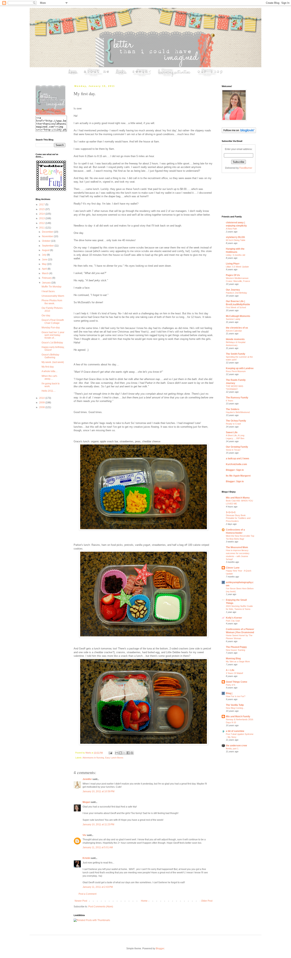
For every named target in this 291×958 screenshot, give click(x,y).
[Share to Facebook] (128, 753)
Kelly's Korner (234, 617)
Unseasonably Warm (53, 296)
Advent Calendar (234, 331)
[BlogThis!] (121, 753)
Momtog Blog (233, 658)
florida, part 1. (232, 748)
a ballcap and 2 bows (237, 458)
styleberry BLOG (235, 237)
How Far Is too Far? (235, 696)
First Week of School (236, 307)
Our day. (46, 315)
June (45, 259)
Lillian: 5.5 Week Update (237, 266)
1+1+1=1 (231, 512)
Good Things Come (236, 681)
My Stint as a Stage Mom (238, 661)
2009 (42, 402)
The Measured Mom (237, 547)
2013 (42, 218)
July (44, 254)
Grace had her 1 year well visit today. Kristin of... (53, 335)
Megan (86, 802)
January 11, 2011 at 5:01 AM (98, 847)
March (45, 273)
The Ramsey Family (237, 397)
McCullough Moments (238, 316)
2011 (42, 227)
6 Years (229, 400)
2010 (42, 398)
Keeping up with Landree (240, 368)
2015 (42, 209)
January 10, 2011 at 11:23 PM (98, 824)
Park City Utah (233, 621)
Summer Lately (233, 319)
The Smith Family (235, 353)
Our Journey (233, 289)
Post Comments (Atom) (100, 906)
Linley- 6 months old (235, 255)
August (46, 250)
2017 (42, 204)
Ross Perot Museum (236, 371)
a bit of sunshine (235, 731)
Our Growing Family (237, 446)
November (48, 236)
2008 (42, 407)
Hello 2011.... (49, 390)
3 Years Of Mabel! (234, 673)
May (44, 264)
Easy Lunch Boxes (114, 757)
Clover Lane (233, 567)
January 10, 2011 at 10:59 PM (98, 791)
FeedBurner (245, 168)
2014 (42, 213)
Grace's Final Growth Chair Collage (53, 321)
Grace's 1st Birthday (52, 342)
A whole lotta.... (50, 371)
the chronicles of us (237, 327)
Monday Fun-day (51, 327)
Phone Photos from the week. (52, 302)
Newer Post (81, 900)
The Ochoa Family (236, 420)
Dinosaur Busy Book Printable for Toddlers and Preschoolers (238, 518)
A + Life (230, 670)
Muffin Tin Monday (51, 286)
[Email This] (117, 753)
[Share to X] (124, 753)
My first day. (48, 366)
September (48, 245)
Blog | (229, 693)
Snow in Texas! (233, 450)
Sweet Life (232, 432)
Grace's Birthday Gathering (50, 356)
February (47, 278)
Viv (84, 835)
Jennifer (87, 779)
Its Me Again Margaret (238, 475)
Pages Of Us (233, 275)
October (46, 241)
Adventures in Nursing (93, 757)
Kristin (86, 858)
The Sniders (232, 409)
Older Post (206, 900)
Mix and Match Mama (238, 497)
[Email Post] (110, 752)
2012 (42, 223)
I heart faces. (48, 291)
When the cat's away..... (49, 377)
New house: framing (235, 650)
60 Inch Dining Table (235, 240)
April (45, 268)
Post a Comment (87, 894)
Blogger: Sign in (235, 470)
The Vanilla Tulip (235, 705)
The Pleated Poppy (236, 647)
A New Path (231, 228)
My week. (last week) (53, 362)
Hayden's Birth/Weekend (238, 412)
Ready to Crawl (233, 424)
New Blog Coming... (235, 708)
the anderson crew (236, 745)
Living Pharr (233, 263)
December (48, 231)
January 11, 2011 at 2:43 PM (98, 887)
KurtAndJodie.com (236, 464)
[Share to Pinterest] (132, 753)
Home (144, 900)
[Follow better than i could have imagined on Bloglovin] (239, 132)
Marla (88, 752)
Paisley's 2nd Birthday (236, 293)
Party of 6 (230, 685)
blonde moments (235, 339)
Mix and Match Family (238, 716)
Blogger (160, 948)
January (46, 282)
